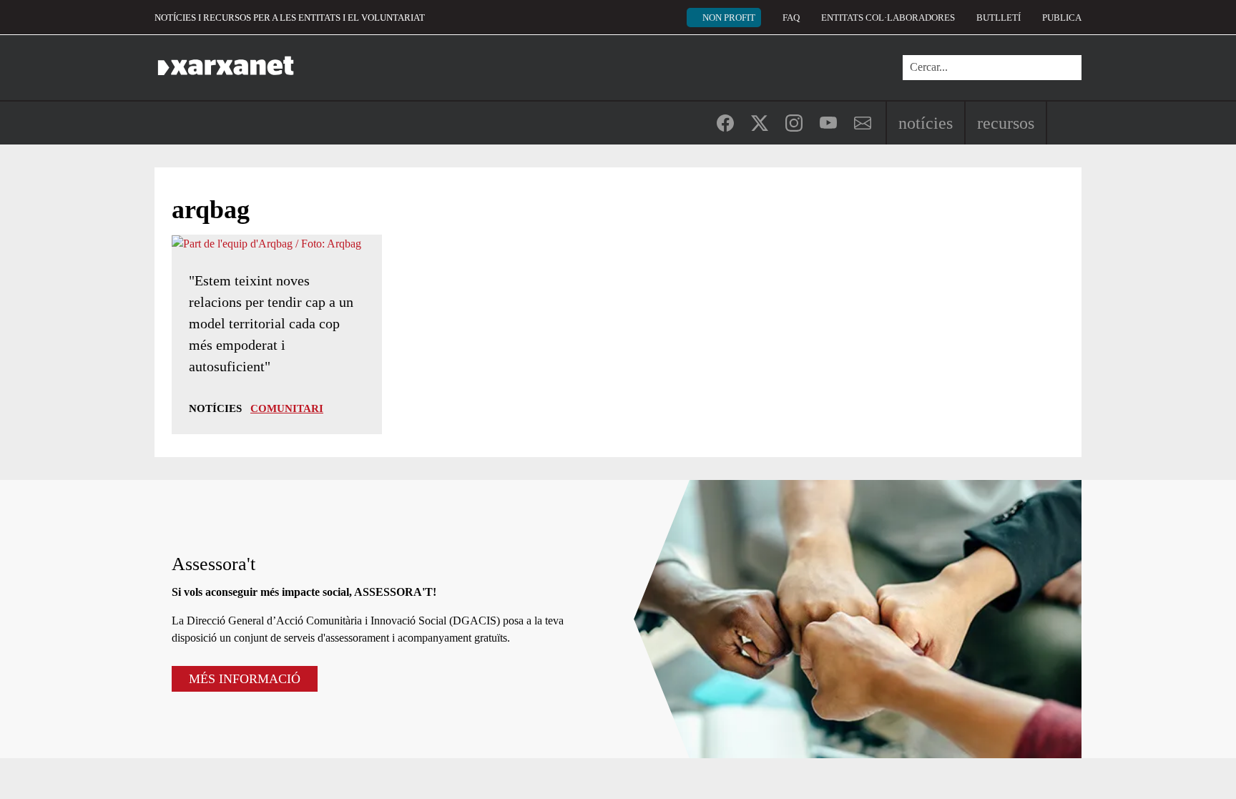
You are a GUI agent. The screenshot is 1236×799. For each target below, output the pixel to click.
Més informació (244, 679)
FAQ (791, 17)
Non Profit (728, 17)
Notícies (925, 123)
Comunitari (286, 408)
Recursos (1005, 123)
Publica (1062, 17)
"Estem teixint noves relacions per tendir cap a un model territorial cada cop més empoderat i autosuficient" (271, 323)
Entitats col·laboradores (888, 17)
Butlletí (998, 17)
